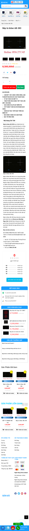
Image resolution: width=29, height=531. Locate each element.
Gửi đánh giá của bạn (14, 279)
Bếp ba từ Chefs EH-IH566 (16, 326)
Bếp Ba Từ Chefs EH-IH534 (17, 331)
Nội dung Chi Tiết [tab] (9, 120)
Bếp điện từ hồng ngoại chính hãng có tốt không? (13, 358)
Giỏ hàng (3, 445)
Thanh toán (4, 447)
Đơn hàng (3, 450)
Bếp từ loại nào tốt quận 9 (8, 343)
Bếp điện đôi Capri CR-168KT (17, 310)
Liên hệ (3, 452)
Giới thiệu (3, 454)
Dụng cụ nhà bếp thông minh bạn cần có (11, 348)
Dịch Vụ (3, 442)
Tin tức (3, 440)
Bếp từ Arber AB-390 (21, 420)
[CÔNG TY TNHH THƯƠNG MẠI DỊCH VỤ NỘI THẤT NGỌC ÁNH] (17, 2)
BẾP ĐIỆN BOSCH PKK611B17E (18, 321)
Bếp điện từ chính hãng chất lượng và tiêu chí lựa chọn (14, 353)
